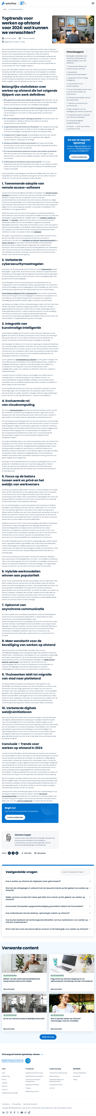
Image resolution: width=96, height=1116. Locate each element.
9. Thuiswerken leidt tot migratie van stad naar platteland (78, 116)
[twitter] (16, 853)
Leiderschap (6, 1076)
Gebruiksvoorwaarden (30, 1104)
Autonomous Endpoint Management (33, 1080)
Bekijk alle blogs (48, 1037)
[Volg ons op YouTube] (21, 1112)
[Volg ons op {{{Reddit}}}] (25, 1112)
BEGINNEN (76, 1069)
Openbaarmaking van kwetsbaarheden (56, 1080)
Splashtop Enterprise (32, 1085)
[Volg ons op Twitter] (18, 1112)
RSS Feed (27, 853)
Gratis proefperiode (79, 157)
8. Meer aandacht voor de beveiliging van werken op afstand (79, 110)
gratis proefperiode (24, 801)
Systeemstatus (54, 1076)
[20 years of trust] (22, 3)
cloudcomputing (16, 410)
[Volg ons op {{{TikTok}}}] (29, 1112)
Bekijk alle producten (32, 1091)
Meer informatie (9, 989)
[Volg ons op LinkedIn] (3, 1112)
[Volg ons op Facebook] (14, 1112)
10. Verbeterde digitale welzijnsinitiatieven (74, 122)
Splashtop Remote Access (34, 1073)
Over (4, 1069)
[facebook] (13, 853)
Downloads (76, 1076)
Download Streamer (55, 1085)
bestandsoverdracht (48, 240)
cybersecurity (46, 269)
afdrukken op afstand (31, 240)
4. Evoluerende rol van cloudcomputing (74, 85)
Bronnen (4, 1086)
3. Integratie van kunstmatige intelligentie (77, 79)
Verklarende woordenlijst (10, 1093)
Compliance (6, 1104)
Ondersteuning (55, 1069)
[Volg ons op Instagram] (7, 1112)
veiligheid (37, 232)
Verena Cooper (10, 38)
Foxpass (28, 1088)
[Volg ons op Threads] (10, 1112)
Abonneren (41, 853)
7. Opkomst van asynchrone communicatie (76, 104)
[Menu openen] (93, 3)
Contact (4, 1090)
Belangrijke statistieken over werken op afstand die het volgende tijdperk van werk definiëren (76, 59)
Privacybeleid (16, 1104)
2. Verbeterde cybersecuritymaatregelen (76, 73)
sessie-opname (8, 243)
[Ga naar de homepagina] (9, 3)
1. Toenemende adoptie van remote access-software (76, 67)
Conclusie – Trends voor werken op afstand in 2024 (78, 127)
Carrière (4, 1083)
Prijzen (75, 1079)
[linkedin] (9, 853)
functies (15, 220)
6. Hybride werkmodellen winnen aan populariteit (78, 99)
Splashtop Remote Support (34, 1076)
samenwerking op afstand (26, 360)
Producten (30, 1069)
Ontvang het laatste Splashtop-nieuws (21, 1054)
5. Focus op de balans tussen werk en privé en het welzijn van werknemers (79, 91)
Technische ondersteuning (58, 1073)
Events (4, 1079)
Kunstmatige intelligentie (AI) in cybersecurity (19, 293)
